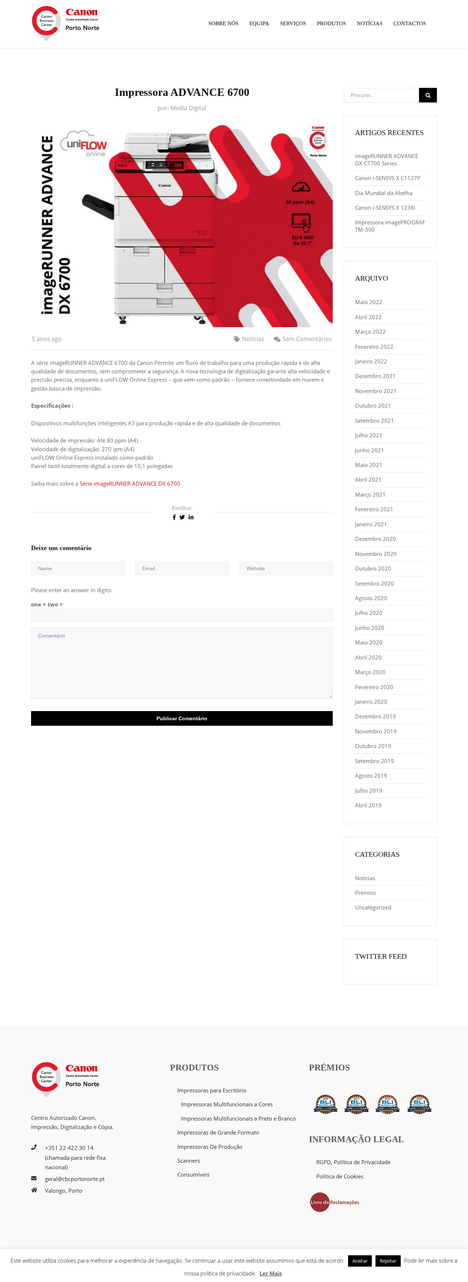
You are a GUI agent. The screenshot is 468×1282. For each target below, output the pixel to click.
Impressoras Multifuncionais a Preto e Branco (238, 1118)
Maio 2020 (368, 642)
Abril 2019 (368, 805)
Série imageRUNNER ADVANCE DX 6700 (131, 483)
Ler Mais (271, 1273)
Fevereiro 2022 (374, 346)
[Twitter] (182, 516)
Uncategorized (373, 907)
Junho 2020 (369, 627)
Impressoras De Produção (209, 1146)
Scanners (188, 1160)
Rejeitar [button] (388, 1260)
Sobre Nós (223, 23)
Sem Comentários (307, 339)
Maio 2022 (368, 302)
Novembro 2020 (376, 553)
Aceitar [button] (359, 1260)
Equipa (259, 23)
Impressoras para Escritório (211, 1090)
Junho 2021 (369, 450)
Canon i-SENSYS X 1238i (385, 207)
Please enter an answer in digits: (71, 590)
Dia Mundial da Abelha (383, 193)
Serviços (293, 23)
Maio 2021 (368, 464)
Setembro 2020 (374, 583)
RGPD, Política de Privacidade (353, 1162)
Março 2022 (370, 331)
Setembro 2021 (374, 420)
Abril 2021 (368, 479)
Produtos (331, 23)
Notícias (369, 23)
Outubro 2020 (373, 568)
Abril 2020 (368, 657)
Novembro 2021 (376, 391)
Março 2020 (370, 672)
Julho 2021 (368, 435)
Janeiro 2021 (371, 524)
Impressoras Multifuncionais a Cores (227, 1104)
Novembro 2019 (376, 731)
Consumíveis (193, 1174)
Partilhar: (182, 508)
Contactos (409, 23)
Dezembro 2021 (375, 376)
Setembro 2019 (374, 761)
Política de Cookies (339, 1176)
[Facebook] (174, 516)
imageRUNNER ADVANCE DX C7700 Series (386, 159)
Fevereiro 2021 (374, 509)
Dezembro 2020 (375, 538)
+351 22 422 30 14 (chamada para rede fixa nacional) (75, 1157)
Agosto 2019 (371, 775)
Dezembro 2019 (375, 716)
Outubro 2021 (373, 405)
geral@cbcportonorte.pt (75, 1178)
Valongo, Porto (63, 1190)
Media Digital (188, 108)
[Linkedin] (191, 516)
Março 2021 (370, 494)
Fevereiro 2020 (374, 687)
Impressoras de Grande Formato (218, 1132)
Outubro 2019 (373, 746)
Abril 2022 (368, 317)
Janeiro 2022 (371, 361)
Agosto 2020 (371, 598)
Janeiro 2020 (371, 701)
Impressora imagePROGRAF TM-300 (390, 225)
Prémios (365, 892)
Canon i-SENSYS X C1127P (387, 178)
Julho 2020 (368, 612)
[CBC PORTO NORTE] (66, 23)
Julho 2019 (368, 790)
